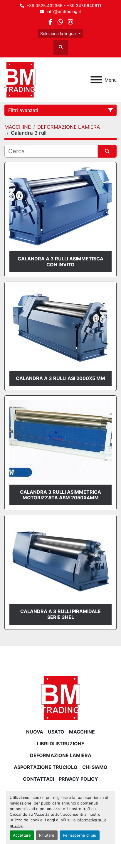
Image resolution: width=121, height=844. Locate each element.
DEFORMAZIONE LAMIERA (60, 755)
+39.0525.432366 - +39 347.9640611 (63, 5)
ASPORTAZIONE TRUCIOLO (46, 767)
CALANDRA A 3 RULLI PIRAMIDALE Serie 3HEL (60, 614)
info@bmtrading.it (64, 11)
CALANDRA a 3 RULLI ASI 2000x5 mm (60, 378)
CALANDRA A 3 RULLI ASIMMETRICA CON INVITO (60, 261)
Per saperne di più (79, 835)
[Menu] (96, 79)
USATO (56, 732)
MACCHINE (82, 732)
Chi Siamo (94, 767)
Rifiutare (46, 835)
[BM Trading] (60, 698)
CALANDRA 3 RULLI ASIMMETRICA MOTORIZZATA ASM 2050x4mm (60, 495)
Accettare (22, 835)
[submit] (107, 151)
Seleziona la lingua (58, 33)
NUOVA (34, 732)
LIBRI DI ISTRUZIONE (60, 743)
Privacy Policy (78, 779)
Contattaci (38, 779)
